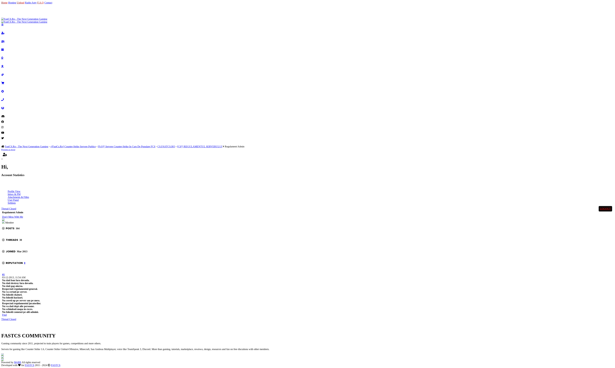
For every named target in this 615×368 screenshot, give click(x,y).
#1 (3, 274)
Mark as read (9, 150)
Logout (605, 208)
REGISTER (16, 10)
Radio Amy (31, 2)
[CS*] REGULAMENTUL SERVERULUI (199, 146)
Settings (12, 203)
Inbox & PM (14, 194)
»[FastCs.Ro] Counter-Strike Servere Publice (73, 146)
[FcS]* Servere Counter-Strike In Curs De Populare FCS (126, 146)
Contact (48, 2)
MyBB (17, 362)
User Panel (13, 200)
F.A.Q (40, 2)
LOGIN (5, 10)
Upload (20, 2)
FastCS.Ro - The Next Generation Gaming (26, 146)
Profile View (14, 191)
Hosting (12, 2)
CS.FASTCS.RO (166, 146)
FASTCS (29, 365)
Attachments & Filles (18, 197)
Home (4, 2)
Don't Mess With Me (12, 216)
